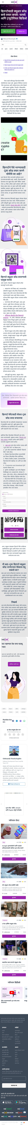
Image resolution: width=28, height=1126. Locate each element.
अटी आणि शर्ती (5, 1054)
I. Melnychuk (7, 854)
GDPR (4, 1063)
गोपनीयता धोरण (5, 1052)
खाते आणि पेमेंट (5, 1050)
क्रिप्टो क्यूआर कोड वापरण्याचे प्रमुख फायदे (14, 65)
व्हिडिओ (21, 48)
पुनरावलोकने (17, 1043)
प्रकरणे (11, 48)
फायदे (3, 1030)
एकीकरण (17, 1039)
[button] (14, 138)
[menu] (3, 2)
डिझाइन (10, 708)
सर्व (2, 48)
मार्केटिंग (4, 708)
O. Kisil (5, 893)
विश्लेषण (10, 712)
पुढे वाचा (14, 859)
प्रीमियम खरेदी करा (14, 664)
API (3, 1032)
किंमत (16, 1034)
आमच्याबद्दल (17, 1030)
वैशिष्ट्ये (16, 48)
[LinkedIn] (16, 39)
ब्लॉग (16, 1056)
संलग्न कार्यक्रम (5, 1034)
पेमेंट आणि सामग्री (19, 1032)
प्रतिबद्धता (23, 708)
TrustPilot (17, 1041)
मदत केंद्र (17, 1063)
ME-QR (2, 5)
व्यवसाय (4, 712)
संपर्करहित (23, 712)
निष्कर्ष (6, 72)
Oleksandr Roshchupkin (9, 38)
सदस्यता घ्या (14, 1085)
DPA (3, 1065)
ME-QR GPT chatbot (7, 1037)
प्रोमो (17, 712)
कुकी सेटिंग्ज (4, 1061)
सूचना (7, 5)
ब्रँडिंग (17, 708)
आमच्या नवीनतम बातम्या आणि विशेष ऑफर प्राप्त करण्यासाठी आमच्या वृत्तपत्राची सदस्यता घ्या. (12, 1072)
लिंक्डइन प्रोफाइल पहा (15, 784)
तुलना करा (17, 1037)
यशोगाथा (17, 1061)
